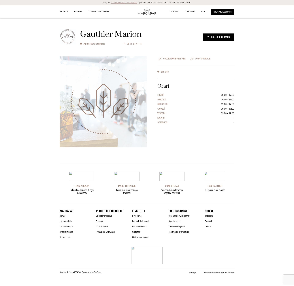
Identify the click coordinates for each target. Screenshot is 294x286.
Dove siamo (190, 12)
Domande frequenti (139, 227)
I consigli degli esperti (99, 12)
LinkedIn (208, 227)
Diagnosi (78, 12)
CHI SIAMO (174, 12)
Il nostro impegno (66, 232)
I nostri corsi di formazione (179, 232)
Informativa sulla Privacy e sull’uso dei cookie (219, 273)
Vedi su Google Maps (218, 37)
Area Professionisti (223, 12)
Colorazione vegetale (104, 216)
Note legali (192, 273)
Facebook (208, 221)
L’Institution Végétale (177, 227)
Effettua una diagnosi (140, 237)
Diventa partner (175, 221)
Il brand (62, 216)
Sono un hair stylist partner (179, 216)
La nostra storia (66, 221)
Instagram (209, 216)
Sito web (164, 72)
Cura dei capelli (102, 227)
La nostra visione (66, 227)
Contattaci (136, 232)
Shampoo (99, 221)
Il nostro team (65, 237)
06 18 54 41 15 (134, 44)
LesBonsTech (96, 272)
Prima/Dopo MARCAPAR (105, 232)
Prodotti (64, 12)
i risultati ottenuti (124, 2)
